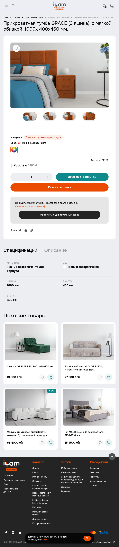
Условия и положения (14, 480)
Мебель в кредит (69, 468)
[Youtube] (20, 532)
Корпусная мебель (41, 523)
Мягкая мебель (39, 476)
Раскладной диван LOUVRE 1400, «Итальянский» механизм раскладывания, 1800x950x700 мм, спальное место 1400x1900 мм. (85, 371)
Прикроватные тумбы (34, 17)
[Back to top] (112, 456)
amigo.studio (106, 542)
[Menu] (6, 6)
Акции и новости (98, 481)
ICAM (5, 17)
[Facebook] (20, 230)
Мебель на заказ (69, 472)
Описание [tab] (55, 250)
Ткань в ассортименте (33, 142)
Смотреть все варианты (28, 206)
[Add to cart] (50, 377)
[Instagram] (13, 532)
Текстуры (94, 476)
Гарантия (65, 491)
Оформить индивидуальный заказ (59, 214)
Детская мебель (40, 519)
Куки (5, 484)
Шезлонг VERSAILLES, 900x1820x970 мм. (30, 366)
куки (45, 539)
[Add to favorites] (42, 377)
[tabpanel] (59, 282)
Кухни (35, 472)
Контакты (8, 475)
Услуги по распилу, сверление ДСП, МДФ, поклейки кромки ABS (72, 479)
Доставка (66, 487)
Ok (87, 538)
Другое (35, 468)
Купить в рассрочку (59, 187)
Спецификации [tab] (20, 250)
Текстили (94, 472)
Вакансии (94, 468)
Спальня (16, 17)
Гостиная (36, 507)
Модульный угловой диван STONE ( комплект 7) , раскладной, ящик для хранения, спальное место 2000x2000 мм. (29, 436)
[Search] (13, 6)
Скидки (93, 485)
